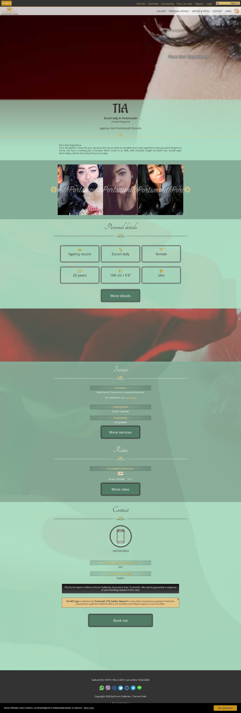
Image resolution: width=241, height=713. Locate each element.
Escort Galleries (122, 696)
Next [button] (187, 189)
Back (6, 3)
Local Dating (167, 3)
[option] (120, 57)
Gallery (161, 11)
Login (209, 3)
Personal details (179, 11)
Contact (217, 11)
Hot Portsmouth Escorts (125, 128)
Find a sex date (184, 3)
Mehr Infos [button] (89, 708)
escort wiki (130, 397)
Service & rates (201, 11)
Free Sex (141, 3)
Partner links (139, 696)
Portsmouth (129, 118)
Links (228, 11)
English (233, 3)
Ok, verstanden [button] (225, 708)
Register (199, 3)
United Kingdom (120, 121)
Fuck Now (153, 3)
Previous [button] (54, 189)
